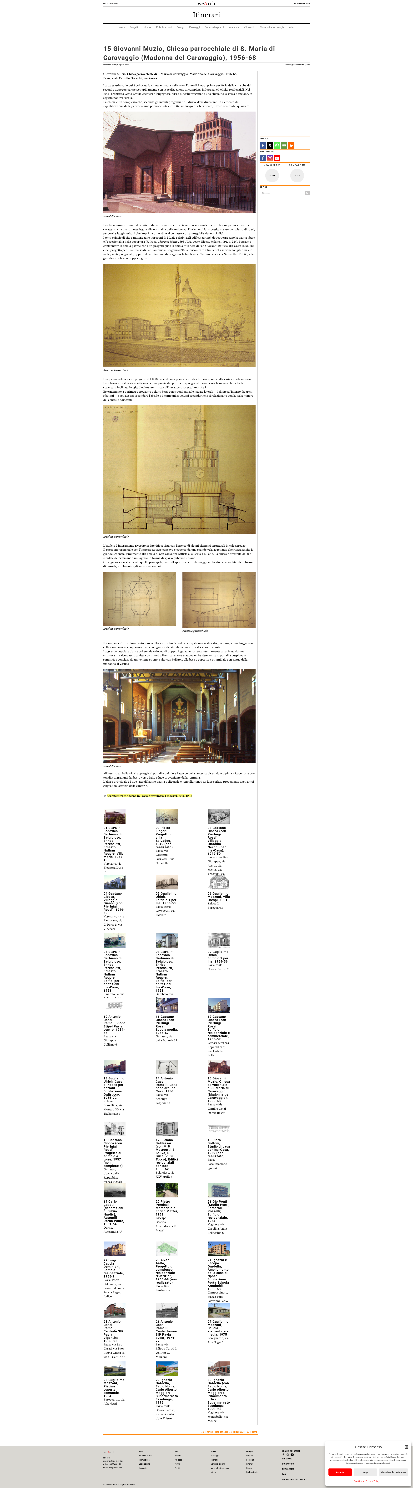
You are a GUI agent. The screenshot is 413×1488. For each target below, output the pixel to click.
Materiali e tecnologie (272, 27)
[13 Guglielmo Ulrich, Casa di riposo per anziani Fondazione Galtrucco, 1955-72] (115, 1067)
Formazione (144, 1460)
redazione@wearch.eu (112, 1467)
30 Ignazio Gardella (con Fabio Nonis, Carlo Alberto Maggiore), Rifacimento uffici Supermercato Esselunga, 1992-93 (219, 1394)
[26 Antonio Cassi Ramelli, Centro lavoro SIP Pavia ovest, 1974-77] (167, 1310)
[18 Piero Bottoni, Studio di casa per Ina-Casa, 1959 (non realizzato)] (219, 1129)
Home (254, 1432)
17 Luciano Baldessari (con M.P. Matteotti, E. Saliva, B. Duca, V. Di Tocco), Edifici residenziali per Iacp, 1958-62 (167, 1154)
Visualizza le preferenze (393, 1472)
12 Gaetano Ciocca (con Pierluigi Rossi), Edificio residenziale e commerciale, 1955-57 (219, 1028)
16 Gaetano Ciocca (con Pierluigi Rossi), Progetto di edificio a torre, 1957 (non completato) (113, 1153)
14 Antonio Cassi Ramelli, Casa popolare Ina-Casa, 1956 (166, 1084)
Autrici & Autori (145, 1456)
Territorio (214, 1460)
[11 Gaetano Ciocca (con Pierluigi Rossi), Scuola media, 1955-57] (167, 1005)
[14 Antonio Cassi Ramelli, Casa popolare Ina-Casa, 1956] (167, 1067)
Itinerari (206, 15)
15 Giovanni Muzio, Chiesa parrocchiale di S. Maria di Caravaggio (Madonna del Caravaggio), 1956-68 (219, 1089)
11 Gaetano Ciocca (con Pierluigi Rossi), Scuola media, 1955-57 (167, 1025)
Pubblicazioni (164, 27)
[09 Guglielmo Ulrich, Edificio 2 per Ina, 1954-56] (219, 940)
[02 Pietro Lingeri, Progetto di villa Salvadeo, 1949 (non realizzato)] (167, 816)
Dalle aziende (252, 1472)
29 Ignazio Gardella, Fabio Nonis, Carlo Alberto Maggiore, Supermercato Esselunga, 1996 (167, 1391)
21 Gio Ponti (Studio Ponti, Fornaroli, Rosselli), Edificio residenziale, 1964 (218, 1211)
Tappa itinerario (216, 1432)
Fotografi (250, 1460)
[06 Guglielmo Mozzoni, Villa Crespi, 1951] (219, 882)
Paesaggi (194, 27)
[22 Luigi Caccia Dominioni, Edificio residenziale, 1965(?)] (115, 1249)
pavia (308, 65)
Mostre (147, 27)
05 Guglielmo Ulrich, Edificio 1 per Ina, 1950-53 (166, 898)
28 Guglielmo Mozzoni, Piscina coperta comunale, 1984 (114, 1388)
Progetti (134, 27)
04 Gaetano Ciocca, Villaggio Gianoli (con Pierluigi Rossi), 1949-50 (114, 903)
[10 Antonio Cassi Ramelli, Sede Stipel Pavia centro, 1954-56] (115, 1005)
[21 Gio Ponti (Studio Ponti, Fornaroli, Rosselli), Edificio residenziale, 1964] (219, 1190)
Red (176, 1451)
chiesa (288, 65)
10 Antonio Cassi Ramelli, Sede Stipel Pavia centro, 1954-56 (114, 1025)
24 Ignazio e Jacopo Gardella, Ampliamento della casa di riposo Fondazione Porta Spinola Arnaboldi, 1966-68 (218, 1274)
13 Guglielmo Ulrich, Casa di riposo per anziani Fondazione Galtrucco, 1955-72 (114, 1088)
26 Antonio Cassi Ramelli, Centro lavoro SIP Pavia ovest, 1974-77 (166, 1331)
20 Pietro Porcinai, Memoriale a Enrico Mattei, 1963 (167, 1208)
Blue (141, 1451)
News (122, 27)
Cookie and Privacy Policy (367, 1481)
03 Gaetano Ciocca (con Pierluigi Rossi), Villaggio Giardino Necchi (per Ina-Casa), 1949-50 (217, 841)
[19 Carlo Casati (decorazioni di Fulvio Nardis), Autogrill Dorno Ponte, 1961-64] (115, 1190)
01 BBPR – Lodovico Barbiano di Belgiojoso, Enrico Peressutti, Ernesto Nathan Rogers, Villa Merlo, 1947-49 (114, 844)
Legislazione (144, 1464)
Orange (249, 1451)
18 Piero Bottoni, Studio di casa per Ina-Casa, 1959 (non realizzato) (219, 1148)
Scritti (177, 1468)
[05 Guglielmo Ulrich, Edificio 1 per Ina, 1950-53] (167, 882)
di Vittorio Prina (116, 65)
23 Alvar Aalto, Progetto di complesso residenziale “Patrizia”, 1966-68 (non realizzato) (166, 1271)
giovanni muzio (298, 65)
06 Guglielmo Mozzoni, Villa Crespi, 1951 (219, 897)
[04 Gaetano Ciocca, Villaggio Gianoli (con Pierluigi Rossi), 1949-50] (115, 882)
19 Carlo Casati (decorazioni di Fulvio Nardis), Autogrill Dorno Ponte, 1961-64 (114, 1213)
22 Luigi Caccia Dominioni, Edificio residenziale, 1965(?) (114, 1268)
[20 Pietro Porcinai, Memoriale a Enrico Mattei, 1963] (167, 1190)
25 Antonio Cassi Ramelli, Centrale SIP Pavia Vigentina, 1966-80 (114, 1331)
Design (180, 27)
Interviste (234, 27)
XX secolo (249, 27)
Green (213, 1451)
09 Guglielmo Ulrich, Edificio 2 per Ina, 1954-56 (218, 956)
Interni (213, 1472)
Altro (291, 27)
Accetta (340, 1472)
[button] (406, 1447)
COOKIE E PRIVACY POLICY (294, 1479)
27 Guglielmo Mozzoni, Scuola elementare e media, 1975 (218, 1328)
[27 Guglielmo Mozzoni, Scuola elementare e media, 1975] (219, 1310)
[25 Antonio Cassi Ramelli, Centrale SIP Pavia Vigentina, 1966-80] (115, 1310)
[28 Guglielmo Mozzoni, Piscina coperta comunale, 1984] (115, 1368)
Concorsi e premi (214, 27)
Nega (365, 1472)
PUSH (272, 175)
